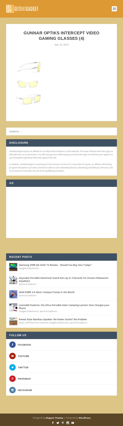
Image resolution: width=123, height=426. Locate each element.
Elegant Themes (54, 417)
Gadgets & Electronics (29, 268)
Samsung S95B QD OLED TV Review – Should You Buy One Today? (55, 264)
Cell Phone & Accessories (36, 322)
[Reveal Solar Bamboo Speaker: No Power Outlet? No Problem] (13, 321)
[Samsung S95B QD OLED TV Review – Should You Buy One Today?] (13, 267)
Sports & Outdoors (27, 284)
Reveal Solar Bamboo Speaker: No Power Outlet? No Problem (53, 319)
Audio (21, 322)
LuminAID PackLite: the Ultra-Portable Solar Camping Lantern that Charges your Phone (64, 306)
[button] (28, 83)
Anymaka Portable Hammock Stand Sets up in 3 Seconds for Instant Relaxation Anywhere (63, 279)
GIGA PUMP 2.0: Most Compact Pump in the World (46, 292)
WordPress (84, 417)
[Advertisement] (61, 212)
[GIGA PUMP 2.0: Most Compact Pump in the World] (13, 294)
